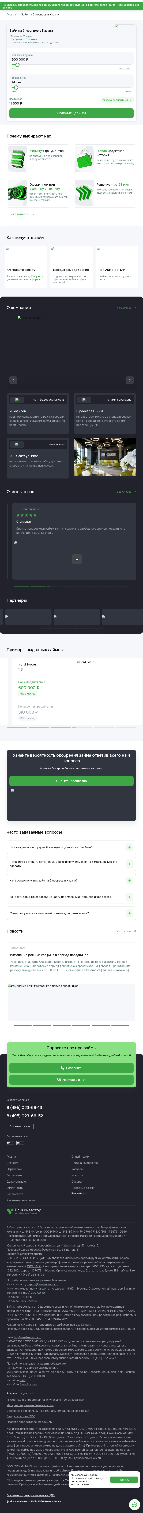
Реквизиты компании (21, 1200)
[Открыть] (10, 1145)
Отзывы (77, 1181)
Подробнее (124, 307)
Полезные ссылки (83, 1188)
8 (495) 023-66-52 (25, 1116)
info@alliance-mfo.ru (64, 1358)
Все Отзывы (124, 491)
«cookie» (12, 1475)
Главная (12, 14)
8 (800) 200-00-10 (32, 1293)
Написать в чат (74, 1080)
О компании (14, 1175)
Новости (77, 1175)
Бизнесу (12, 1163)
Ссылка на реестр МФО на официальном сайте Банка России (48, 1411)
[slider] (17, 65)
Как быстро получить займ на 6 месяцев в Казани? (43, 880)
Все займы (78, 1193)
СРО (22, 1380)
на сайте (44, 1288)
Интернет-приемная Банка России (30, 1405)
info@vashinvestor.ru (28, 1254)
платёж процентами (115, 100)
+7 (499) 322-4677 (104, 1358)
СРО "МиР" (34, 1266)
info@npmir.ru (126, 1270)
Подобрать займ (67, 4)
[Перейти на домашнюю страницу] (9, 4)
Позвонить (74, 1068)
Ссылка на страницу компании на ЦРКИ (31, 1495)
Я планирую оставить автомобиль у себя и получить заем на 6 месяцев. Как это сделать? (63, 864)
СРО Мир (26, 1297)
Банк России (28, 1301)
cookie (94, 1475)
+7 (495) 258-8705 (32, 1275)
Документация (17, 1181)
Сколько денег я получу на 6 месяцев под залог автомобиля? (51, 847)
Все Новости (123, 931)
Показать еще (19, 214)
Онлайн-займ (80, 1156)
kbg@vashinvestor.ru (27, 1337)
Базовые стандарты (19, 1393)
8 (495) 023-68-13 (24, 1107)
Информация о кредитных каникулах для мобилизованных (45, 1400)
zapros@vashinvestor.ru (42, 1284)
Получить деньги (71, 113)
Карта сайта (15, 1194)
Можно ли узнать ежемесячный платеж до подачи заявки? (49, 913)
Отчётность (15, 1188)
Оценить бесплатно (71, 781)
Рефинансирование (85, 1163)
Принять (124, 1479)
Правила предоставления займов (29, 1422)
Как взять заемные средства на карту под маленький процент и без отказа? (61, 897)
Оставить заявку (20, 1126)
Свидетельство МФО (21, 1416)
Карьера (77, 1169)
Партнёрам (14, 1169)
